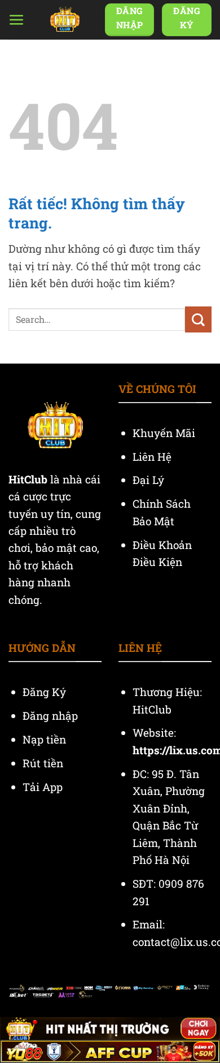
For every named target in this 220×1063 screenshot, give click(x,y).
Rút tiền (43, 763)
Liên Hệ (153, 457)
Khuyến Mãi (165, 433)
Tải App (43, 787)
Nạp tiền (46, 739)
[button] (16, 20)
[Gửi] (198, 319)
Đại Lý (150, 480)
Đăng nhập (50, 715)
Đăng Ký (44, 692)
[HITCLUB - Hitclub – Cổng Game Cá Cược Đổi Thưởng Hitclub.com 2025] (64, 20)
